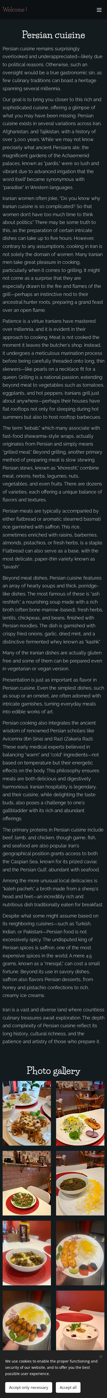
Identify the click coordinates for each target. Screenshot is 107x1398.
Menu (99, 9)
